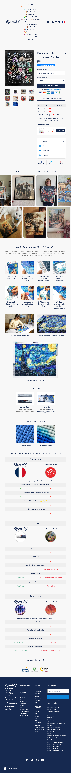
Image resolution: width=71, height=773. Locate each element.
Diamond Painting (53, 707)
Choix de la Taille (42, 70)
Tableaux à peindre (53, 711)
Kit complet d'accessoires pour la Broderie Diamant (50, 130)
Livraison (45, 155)
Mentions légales (23, 704)
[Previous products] (60, 124)
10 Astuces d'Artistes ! (38, 706)
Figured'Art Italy (52, 748)
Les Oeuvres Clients (53, 729)
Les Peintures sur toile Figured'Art (38, 723)
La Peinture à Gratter (54, 738)
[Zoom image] (19, 68)
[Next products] (64, 124)
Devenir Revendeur (23, 700)
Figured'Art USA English (55, 742)
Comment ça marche (49, 146)
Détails (45, 141)
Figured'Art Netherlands (55, 750)
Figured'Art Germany (54, 744)
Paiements (46, 150)
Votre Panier (51, 740)
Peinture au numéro (53, 727)
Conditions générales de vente (24, 715)
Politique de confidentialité (24, 710)
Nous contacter (23, 696)
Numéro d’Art (51, 709)
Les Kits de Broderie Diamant (56, 735)
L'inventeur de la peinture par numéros (39, 729)
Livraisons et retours (24, 693)
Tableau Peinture (53, 714)
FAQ (21, 707)
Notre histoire (24, 690)
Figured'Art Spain (53, 746)
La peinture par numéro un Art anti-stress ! (38, 714)
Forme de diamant (42, 77)
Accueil (22, 719)
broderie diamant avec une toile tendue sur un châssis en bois (46, 411)
